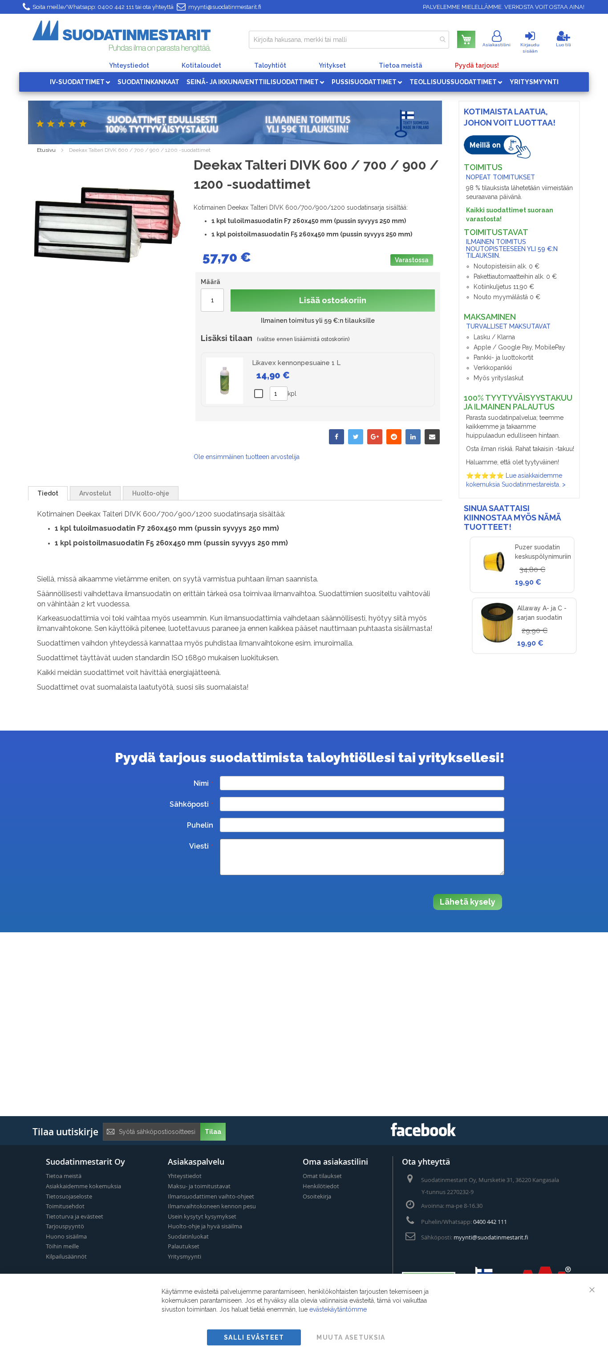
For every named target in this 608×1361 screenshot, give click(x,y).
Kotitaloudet (201, 65)
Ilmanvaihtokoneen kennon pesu (212, 1206)
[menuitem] (80, 82)
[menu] (304, 82)
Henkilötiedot (321, 1186)
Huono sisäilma (66, 1236)
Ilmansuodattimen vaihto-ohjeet (211, 1196)
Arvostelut (95, 493)
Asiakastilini (496, 44)
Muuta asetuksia (350, 1337)
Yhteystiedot (129, 65)
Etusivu (46, 150)
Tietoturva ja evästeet (74, 1216)
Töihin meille (62, 1246)
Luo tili (563, 44)
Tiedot (47, 493)
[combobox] (349, 40)
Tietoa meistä (400, 65)
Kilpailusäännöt (66, 1256)
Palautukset (183, 1246)
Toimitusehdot (65, 1206)
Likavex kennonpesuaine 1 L (296, 363)
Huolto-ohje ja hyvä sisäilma (205, 1226)
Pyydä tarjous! (477, 65)
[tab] (48, 493)
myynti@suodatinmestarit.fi (224, 7)
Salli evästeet (254, 1337)
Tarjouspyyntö (65, 1226)
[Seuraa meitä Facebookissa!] (423, 1133)
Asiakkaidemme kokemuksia (83, 1186)
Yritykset (332, 65)
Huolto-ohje (150, 493)
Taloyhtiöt (270, 65)
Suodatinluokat (188, 1236)
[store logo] (121, 36)
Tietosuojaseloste (69, 1196)
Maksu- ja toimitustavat (199, 1186)
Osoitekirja (317, 1196)
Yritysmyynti (184, 1256)
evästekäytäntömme (338, 1309)
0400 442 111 (115, 7)
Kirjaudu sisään (529, 47)
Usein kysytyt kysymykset (202, 1216)
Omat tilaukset (322, 1176)
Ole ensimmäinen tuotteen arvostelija (247, 456)
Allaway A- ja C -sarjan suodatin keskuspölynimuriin (545, 617)
